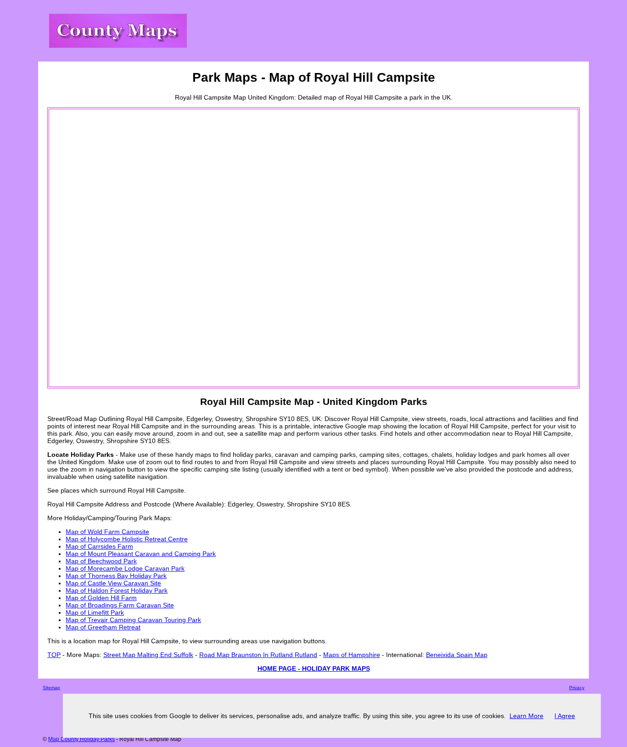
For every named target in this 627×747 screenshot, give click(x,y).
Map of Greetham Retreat (103, 627)
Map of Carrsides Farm (99, 546)
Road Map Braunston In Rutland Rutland (258, 654)
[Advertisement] (86, 248)
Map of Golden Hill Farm (101, 597)
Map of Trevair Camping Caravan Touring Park (133, 619)
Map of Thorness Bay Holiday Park (116, 575)
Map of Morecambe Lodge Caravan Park (125, 568)
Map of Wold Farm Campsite (107, 531)
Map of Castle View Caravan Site (113, 583)
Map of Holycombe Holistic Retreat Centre (127, 539)
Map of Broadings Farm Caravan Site (120, 605)
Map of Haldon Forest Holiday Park (117, 590)
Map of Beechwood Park (101, 561)
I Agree (564, 715)
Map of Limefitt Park (95, 612)
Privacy (576, 687)
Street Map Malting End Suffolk (148, 654)
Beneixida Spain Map (456, 654)
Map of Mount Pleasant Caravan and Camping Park (141, 553)
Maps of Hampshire (351, 654)
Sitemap (51, 687)
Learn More (526, 715)
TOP (54, 654)
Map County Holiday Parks (81, 739)
